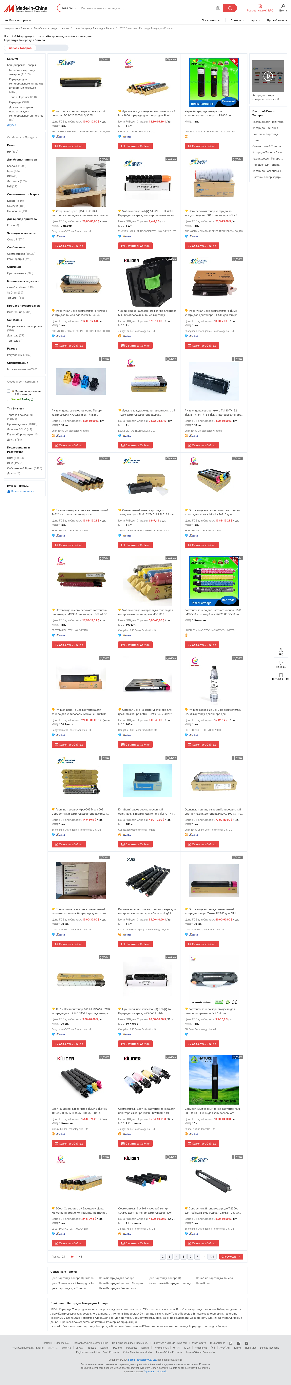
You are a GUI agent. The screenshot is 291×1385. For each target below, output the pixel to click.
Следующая (230, 1256)
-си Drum (15, 297)
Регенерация (19, 259)
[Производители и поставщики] (25, 8)
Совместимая (21, 254)
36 (72, 1256)
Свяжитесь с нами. (22, 491)
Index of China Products (169, 1352)
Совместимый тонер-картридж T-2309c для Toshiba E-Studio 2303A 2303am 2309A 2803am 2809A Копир (212, 1210)
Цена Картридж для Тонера (68, 1288)
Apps (254, 20)
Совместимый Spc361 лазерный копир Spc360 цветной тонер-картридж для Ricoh (145, 1210)
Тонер (256, 140)
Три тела (15, 340)
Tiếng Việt (250, 1347)
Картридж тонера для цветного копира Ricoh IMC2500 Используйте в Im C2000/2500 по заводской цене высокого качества (213, 612)
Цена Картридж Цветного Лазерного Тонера (122, 1283)
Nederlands (201, 1347)
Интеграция (19, 312)
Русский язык (161, 1347)
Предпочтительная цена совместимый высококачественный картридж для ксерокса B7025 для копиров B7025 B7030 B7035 (80, 911)
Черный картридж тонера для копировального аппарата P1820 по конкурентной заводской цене (208, 113)
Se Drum (15, 292)
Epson (13, 225)
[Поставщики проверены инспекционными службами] (24, 392)
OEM (15, 463)
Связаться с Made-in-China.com (169, 1342)
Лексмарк (17, 181)
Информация (217, 1342)
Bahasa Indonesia (269, 1347)
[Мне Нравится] (239, 1342)
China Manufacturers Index (137, 1352)
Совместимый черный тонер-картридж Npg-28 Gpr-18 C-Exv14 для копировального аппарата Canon (213, 1111)
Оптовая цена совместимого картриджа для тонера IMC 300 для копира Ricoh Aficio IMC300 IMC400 (79, 612)
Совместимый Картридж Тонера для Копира (170, 1283)
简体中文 (53, 1347)
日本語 (79, 1347)
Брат (14, 171)
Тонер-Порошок (23, 97)
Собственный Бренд (24, 468)
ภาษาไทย (225, 1347)
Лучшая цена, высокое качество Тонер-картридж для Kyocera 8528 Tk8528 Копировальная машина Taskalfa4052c (77, 412)
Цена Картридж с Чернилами (117, 1288)
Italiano (145, 1347)
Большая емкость (23, 369)
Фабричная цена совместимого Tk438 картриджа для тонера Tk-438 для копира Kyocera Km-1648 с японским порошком (211, 313)
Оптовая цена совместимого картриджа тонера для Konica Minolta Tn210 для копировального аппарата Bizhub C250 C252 (213, 512)
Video (106, 59)
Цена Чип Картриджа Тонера (214, 1278)
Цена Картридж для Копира (116, 1278)
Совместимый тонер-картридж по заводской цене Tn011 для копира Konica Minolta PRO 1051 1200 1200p (211, 213)
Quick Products (111, 1352)
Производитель (22, 424)
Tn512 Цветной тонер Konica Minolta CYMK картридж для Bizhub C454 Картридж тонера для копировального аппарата (81, 1011)
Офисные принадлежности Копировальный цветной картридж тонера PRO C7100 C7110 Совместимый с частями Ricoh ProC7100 (213, 811)
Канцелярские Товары (21, 65)
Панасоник (17, 211)
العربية (187, 1347)
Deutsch (117, 1347)
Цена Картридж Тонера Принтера (72, 1278)
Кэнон (15, 200)
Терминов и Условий (155, 1371)
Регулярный (19, 355)
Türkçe (237, 1347)
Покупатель (209, 20)
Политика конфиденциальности (130, 1342)
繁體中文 (66, 1347)
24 (63, 1256)
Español (104, 1347)
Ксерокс (16, 166)
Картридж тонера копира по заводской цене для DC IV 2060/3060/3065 (78, 113)
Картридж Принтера (265, 128)
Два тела (15, 335)
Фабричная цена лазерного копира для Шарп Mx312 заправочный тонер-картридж (147, 313)
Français (91, 1347)
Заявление (62, 1342)
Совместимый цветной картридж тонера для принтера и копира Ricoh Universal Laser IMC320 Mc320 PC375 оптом (146, 1111)
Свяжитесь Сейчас (71, 146)
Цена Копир (203, 1283)
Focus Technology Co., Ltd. (142, 1359)
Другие (11, 125)
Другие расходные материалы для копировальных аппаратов (26, 113)
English (40, 1347)
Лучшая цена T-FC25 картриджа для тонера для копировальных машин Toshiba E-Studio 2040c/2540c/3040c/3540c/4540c (80, 712)
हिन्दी (213, 1347)
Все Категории (18, 20)
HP (12, 151)
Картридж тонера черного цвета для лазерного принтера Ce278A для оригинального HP (210, 1011)
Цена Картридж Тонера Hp (164, 1278)
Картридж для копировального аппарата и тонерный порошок (26, 85)
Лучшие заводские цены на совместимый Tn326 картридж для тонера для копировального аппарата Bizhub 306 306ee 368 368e (80, 512)
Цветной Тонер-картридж (268, 177)
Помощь (236, 20)
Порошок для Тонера (266, 164)
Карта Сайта (199, 1342)
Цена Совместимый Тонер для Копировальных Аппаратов (73, 1283)
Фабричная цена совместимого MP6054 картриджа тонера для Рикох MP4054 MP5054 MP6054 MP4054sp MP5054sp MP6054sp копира (79, 313)
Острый (15, 239)
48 (80, 1256)
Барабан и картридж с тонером (23, 72)
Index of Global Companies (200, 1352)
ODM (15, 458)
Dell (12, 186)
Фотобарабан (20, 287)
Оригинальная (20, 273)
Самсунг (16, 206)
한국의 (176, 1347)
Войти (283, 10)
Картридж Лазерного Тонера (270, 171)
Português (131, 1347)
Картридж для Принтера (267, 121)
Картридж (19, 102)
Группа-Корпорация (23, 434)
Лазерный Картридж (265, 134)
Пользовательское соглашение (90, 1342)
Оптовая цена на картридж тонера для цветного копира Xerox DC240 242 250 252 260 (145, 712)
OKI (12, 176)
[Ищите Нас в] (246, 1342)
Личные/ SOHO (19, 429)
